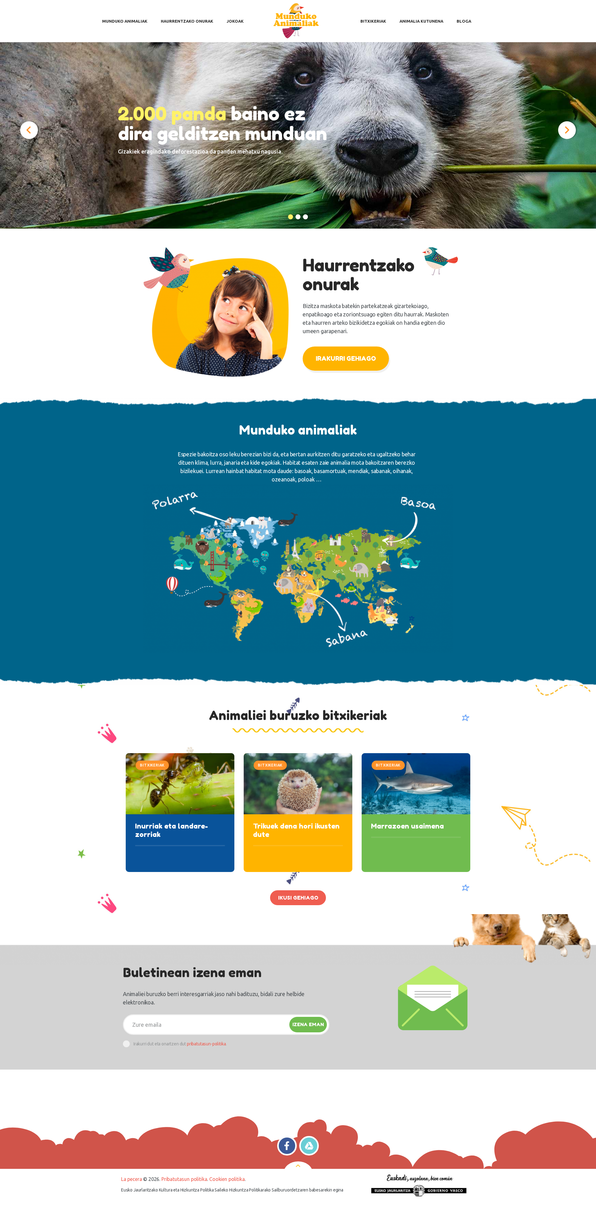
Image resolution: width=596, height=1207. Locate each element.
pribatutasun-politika (206, 1043)
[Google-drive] (309, 1146)
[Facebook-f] (287, 1146)
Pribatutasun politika (184, 1179)
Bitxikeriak (152, 765)
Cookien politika (227, 1179)
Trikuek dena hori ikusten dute (296, 830)
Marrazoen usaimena (407, 826)
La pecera (131, 1179)
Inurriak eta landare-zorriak (171, 830)
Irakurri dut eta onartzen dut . (180, 1043)
